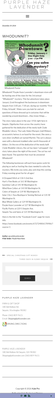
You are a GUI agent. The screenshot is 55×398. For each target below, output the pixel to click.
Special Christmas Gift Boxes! (22, 255)
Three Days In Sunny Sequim (33, 259)
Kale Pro (36, 388)
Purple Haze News (18, 238)
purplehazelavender (16, 236)
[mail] (25, 396)
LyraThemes (37, 393)
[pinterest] (21, 396)
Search (27, 278)
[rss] (29, 396)
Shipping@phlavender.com (19, 318)
